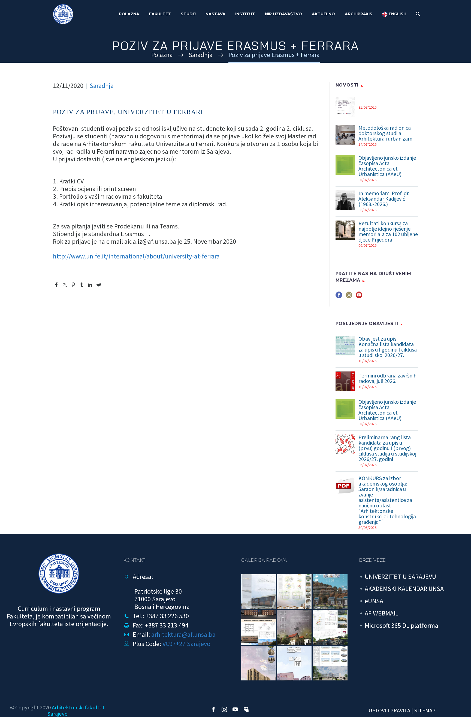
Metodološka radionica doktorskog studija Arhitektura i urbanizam (385, 133)
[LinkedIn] (90, 284)
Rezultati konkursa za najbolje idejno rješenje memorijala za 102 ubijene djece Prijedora (388, 231)
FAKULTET (160, 13)
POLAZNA (129, 13)
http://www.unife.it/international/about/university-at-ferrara (136, 256)
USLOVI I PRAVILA (389, 710)
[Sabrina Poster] (294, 627)
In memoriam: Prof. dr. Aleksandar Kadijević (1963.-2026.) (383, 199)
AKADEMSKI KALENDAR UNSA (404, 588)
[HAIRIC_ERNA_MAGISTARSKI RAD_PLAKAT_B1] (258, 663)
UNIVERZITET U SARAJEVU (400, 576)
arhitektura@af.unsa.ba (183, 634)
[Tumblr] (82, 284)
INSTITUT (245, 13)
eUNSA (374, 601)
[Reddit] (98, 284)
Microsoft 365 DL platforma (401, 625)
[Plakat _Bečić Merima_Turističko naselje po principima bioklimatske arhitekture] (330, 591)
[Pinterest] (73, 284)
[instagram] (349, 297)
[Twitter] (65, 284)
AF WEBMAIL (381, 613)
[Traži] (417, 14)
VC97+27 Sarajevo (186, 643)
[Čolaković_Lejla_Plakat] (258, 627)
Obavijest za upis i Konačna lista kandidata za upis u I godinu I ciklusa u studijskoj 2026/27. (387, 347)
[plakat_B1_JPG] (258, 591)
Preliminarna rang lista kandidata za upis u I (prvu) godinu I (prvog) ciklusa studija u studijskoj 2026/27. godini (387, 448)
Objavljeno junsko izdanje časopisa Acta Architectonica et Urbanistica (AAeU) (387, 166)
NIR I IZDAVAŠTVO (283, 13)
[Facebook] (56, 284)
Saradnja (102, 85)
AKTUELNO (323, 13)
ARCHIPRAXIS (358, 13)
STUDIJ (188, 13)
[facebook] (339, 297)
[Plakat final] (294, 591)
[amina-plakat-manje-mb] (294, 663)
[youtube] (359, 297)
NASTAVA (215, 13)
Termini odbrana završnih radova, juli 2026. (387, 378)
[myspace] (246, 709)
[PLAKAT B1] (330, 663)
